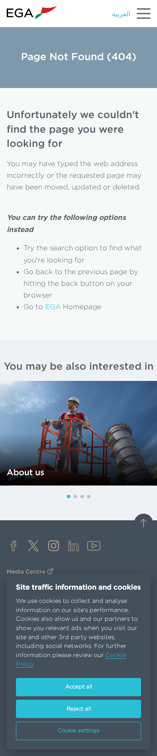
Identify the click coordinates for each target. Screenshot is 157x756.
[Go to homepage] (32, 13)
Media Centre (26, 572)
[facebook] (13, 546)
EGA (53, 306)
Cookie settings (79, 730)
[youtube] (93, 546)
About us (25, 473)
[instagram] (53, 546)
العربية (121, 14)
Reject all (79, 709)
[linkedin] (73, 546)
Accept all (78, 687)
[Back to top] (143, 524)
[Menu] (143, 13)
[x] (33, 546)
